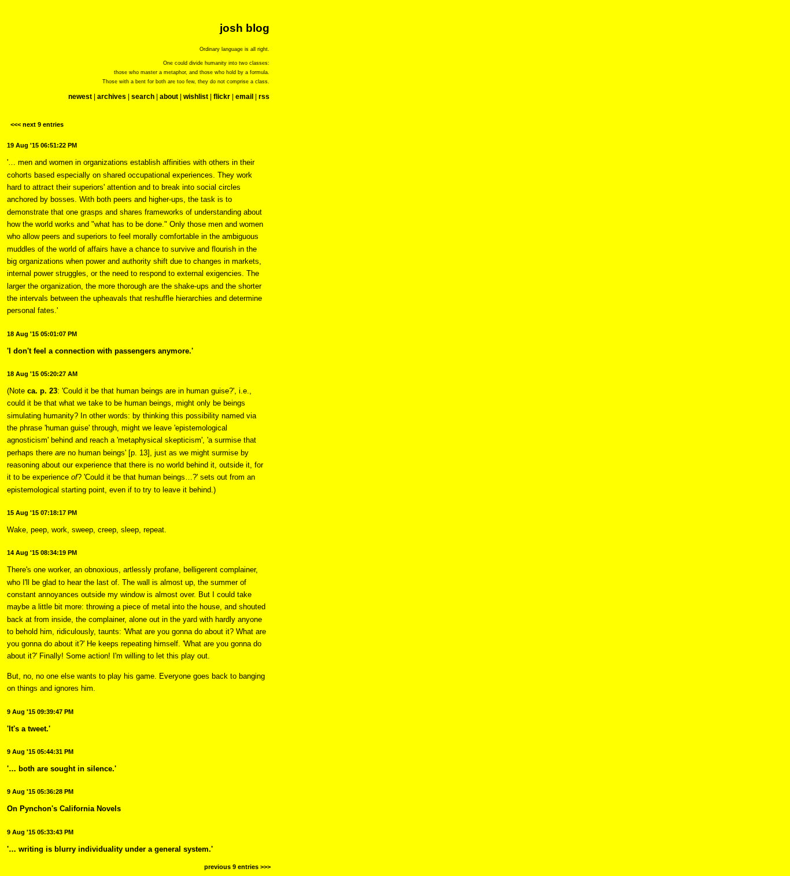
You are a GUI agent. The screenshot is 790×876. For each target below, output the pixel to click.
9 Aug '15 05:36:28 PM (40, 791)
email (244, 97)
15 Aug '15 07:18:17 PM (42, 512)
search (142, 97)
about (169, 97)
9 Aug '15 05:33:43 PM (40, 832)
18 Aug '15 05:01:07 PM (42, 333)
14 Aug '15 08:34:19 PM (42, 552)
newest (80, 97)
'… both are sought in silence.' (61, 768)
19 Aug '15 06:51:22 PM (42, 145)
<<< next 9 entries (37, 124)
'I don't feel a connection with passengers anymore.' (100, 351)
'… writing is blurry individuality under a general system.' (110, 849)
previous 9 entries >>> (237, 866)
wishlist (195, 97)
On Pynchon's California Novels (64, 808)
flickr (221, 97)
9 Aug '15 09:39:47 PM (40, 711)
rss (264, 97)
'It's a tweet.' (28, 728)
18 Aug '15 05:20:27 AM (42, 373)
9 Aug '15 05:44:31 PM (40, 751)
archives (111, 97)
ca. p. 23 (42, 391)
